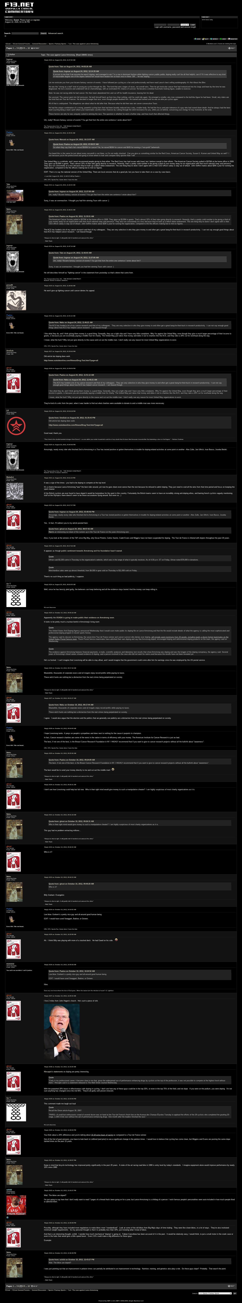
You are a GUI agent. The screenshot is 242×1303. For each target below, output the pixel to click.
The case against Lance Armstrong (85, 44)
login (28, 20)
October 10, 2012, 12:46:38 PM (60, 1253)
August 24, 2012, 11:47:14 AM (59, 246)
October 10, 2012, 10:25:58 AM (60, 934)
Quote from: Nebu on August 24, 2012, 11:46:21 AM (71, 322)
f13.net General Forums (21, 44)
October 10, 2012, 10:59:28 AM (60, 964)
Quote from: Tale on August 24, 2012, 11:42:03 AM (70, 253)
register (36, 20)
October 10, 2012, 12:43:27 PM (60, 1190)
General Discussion (39, 44)
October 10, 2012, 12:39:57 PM (60, 1160)
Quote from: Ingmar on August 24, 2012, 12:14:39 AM (76, 71)
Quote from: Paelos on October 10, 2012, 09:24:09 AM (72, 760)
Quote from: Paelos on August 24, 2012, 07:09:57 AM (76, 144)
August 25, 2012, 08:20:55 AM (59, 584)
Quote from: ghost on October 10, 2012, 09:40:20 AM (71, 884)
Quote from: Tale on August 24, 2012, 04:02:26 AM (70, 67)
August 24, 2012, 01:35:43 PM (59, 351)
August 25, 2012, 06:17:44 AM (59, 546)
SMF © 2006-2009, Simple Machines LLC (130, 1301)
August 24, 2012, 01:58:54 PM (59, 368)
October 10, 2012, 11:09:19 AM (60, 996)
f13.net (8, 44)
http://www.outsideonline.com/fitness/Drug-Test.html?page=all (71, 360)
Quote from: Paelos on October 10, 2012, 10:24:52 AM (72, 971)
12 (29, 48)
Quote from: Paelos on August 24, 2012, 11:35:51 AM (71, 216)
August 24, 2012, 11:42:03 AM (59, 185)
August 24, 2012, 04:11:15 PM (59, 478)
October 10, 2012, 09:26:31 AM (60, 784)
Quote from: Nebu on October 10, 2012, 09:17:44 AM (71, 705)
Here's (51, 532)
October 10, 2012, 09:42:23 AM (60, 877)
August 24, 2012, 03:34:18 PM (59, 411)
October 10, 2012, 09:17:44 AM (60, 668)
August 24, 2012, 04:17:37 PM (59, 505)
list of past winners (61, 1139)
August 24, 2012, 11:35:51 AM (59, 133)
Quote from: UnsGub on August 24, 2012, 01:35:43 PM (72, 418)
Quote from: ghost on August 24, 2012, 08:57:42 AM (71, 529)
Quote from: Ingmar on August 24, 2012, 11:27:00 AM (71, 191)
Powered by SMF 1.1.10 (107, 1301)
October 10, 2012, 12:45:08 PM (60, 1223)
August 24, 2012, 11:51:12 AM (59, 316)
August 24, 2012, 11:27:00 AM (59, 60)
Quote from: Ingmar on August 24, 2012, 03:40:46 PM (71, 512)
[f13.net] (7, 1218)
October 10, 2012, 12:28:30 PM (60, 1130)
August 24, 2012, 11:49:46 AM (59, 285)
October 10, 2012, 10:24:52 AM (60, 909)
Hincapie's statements (53, 1072)
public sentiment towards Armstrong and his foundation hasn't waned (91, 551)
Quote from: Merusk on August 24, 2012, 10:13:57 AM (72, 139)
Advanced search (55, 33)
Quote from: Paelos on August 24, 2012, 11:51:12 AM (71, 375)
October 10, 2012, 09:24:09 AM (60, 728)
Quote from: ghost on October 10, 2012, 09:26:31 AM (71, 821)
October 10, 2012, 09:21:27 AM (60, 698)
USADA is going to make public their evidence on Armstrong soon (85, 618)
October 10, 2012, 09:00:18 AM (60, 612)
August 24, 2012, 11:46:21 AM (59, 210)
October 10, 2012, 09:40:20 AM (60, 847)
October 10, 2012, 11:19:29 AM (60, 1067)
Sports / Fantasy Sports (57, 44)
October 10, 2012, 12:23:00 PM (60, 1099)
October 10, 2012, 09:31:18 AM (60, 815)
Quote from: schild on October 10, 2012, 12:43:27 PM (71, 1260)
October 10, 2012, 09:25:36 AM (60, 753)
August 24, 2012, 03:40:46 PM (59, 444)
